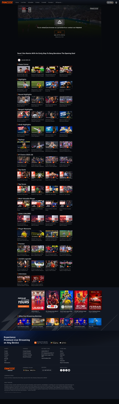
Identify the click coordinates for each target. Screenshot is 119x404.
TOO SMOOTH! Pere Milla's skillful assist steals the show (66, 239)
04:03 (70, 177)
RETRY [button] (59, 32)
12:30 (41, 221)
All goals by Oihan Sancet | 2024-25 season (66, 224)
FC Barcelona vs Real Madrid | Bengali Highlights (37, 165)
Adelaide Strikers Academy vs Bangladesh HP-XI (52, 326)
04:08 (70, 266)
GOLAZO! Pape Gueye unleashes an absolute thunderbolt (36, 239)
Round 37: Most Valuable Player (37, 209)
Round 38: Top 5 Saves (22, 194)
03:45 (41, 266)
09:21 (27, 132)
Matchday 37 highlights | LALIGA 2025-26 (37, 105)
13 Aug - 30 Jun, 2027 (64, 312)
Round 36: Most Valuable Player (51, 209)
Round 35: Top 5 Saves (65, 194)
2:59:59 (27, 147)
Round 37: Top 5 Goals (36, 180)
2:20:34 (41, 147)
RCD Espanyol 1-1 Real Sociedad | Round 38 (22, 90)
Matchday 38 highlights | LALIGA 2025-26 (23, 105)
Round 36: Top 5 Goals (50, 180)
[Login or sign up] (116, 2)
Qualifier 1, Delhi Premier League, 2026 (93, 327)
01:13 (41, 236)
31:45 (27, 102)
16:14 (27, 72)
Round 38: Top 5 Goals (22, 180)
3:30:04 (70, 147)
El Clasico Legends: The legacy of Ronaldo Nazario (37, 270)
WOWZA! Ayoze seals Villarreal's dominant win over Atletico (23, 239)
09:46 (56, 87)
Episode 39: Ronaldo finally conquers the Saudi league (37, 75)
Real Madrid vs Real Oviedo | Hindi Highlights (37, 135)
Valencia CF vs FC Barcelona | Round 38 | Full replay (51, 150)
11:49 (55, 162)
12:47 (70, 87)
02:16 (27, 191)
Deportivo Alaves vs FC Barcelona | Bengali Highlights (65, 120)
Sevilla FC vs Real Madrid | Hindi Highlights (23, 135)
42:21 (56, 72)
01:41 (41, 281)
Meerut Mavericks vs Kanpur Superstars (23, 326)
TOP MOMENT (21, 236)
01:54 (41, 191)
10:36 (70, 221)
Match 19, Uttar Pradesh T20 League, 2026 (23, 327)
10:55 (56, 117)
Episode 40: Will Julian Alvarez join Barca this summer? (22, 75)
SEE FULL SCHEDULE (23, 306)
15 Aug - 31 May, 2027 (36, 312)
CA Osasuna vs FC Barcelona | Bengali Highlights (49, 120)
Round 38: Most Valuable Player (23, 209)
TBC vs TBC (91, 326)
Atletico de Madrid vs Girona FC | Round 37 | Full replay (66, 150)
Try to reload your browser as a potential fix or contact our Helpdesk (59, 27)
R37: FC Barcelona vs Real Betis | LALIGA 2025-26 (37, 254)
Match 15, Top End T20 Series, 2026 (52, 327)
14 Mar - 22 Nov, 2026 (93, 312)
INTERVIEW (20, 281)
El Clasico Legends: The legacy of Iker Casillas (50, 270)
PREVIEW (20, 251)
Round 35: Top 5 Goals (65, 180)
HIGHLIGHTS (20, 87)
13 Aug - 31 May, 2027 (50, 312)
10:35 (41, 117)
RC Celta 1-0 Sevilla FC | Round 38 (50, 90)
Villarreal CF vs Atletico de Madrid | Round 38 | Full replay (23, 150)
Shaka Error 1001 (59, 37)
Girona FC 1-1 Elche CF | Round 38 (65, 90)
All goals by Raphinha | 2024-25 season (50, 224)
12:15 (69, 132)
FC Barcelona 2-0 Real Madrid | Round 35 (65, 165)
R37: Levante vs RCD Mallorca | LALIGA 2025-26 (23, 254)
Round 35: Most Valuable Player (65, 209)
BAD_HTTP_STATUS (59, 35)
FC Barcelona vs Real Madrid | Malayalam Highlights (22, 165)
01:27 (70, 236)
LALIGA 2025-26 (25, 60)
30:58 (56, 102)
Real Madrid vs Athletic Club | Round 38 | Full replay (37, 150)
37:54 (70, 72)
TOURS (23, 302)
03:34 (56, 177)
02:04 (27, 206)
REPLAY (19, 147)
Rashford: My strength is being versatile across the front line (37, 285)
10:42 (56, 221)
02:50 (56, 266)
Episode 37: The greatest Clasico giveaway (65, 75)
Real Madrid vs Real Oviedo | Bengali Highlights (37, 120)
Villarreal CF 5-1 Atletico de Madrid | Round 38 (37, 90)
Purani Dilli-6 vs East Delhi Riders (65, 326)
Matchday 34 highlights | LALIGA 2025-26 (65, 105)
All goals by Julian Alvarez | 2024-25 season (37, 224)
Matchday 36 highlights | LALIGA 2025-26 (51, 105)
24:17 (41, 72)
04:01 (41, 177)
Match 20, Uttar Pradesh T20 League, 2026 (79, 327)
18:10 (27, 221)
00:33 (56, 236)
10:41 (41, 132)
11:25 (41, 162)
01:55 (70, 206)
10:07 (55, 132)
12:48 (27, 162)
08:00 (27, 117)
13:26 (27, 87)
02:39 (70, 191)
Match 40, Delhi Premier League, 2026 (66, 327)
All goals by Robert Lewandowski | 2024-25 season (22, 224)
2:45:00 (56, 147)
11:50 (41, 87)
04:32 (27, 177)
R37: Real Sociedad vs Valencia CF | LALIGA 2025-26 (66, 254)
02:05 (56, 206)
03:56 (27, 266)
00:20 (27, 251)
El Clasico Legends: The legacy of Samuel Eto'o (22, 270)
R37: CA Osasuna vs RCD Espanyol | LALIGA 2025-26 (51, 254)
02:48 (56, 191)
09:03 (70, 117)
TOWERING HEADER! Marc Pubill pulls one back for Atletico (51, 239)
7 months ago (20, 55)
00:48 (27, 236)
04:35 (27, 281)
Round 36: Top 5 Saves (50, 194)
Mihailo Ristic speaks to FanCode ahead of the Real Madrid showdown (23, 285)
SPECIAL (19, 72)
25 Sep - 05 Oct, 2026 (79, 312)
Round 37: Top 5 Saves (36, 194)
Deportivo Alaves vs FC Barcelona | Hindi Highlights (50, 135)
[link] (24, 323)
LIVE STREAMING (25, 300)
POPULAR (22, 298)
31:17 (69, 102)
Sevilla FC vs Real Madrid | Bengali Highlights (23, 120)
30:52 (41, 102)
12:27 (70, 162)
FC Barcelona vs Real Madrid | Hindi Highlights (51, 165)
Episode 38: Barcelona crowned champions (50, 75)
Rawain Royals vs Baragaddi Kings (37, 326)
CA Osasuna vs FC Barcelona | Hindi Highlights (64, 135)
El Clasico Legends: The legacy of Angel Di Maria (65, 270)
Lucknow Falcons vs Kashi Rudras (79, 326)
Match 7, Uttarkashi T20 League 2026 (38, 327)
